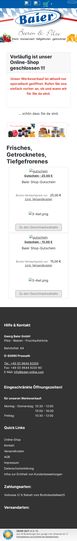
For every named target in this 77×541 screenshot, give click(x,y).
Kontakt (9, 445)
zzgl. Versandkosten (38, 199)
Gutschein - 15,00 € (38, 242)
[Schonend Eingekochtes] (68, 130)
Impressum (11, 462)
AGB (7, 457)
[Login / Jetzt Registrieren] (37, 4)
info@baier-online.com (29, 372)
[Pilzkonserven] (51, 130)
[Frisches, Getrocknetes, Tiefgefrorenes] (38, 141)
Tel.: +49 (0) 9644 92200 (21, 363)
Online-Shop (12, 439)
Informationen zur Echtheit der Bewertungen (37, 536)
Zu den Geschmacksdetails (38, 227)
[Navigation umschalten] (72, 2)
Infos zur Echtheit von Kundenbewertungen (33, 474)
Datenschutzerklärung (19, 468)
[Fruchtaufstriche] (21, 130)
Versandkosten (14, 451)
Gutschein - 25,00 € (38, 175)
